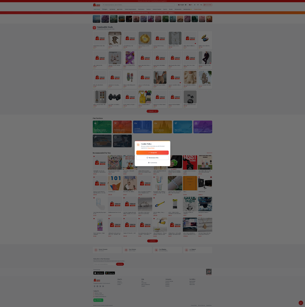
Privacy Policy (151, 148)
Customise (153, 163)
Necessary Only (153, 158)
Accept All (154, 153)
